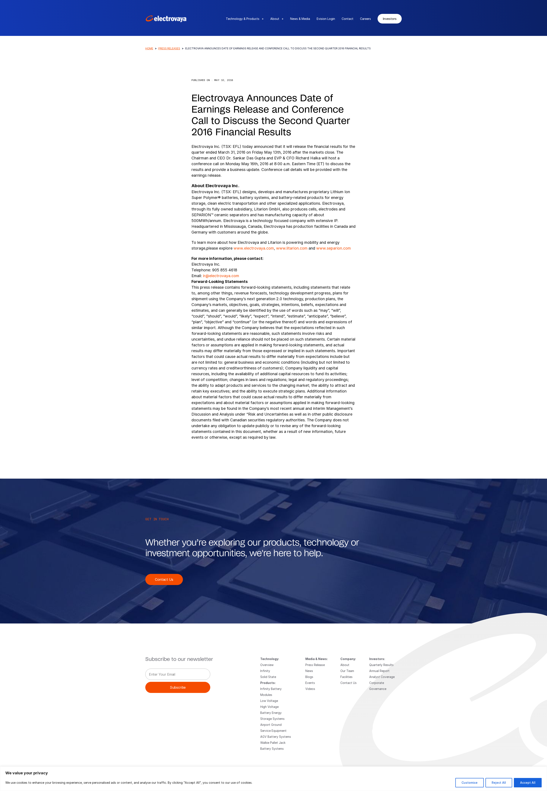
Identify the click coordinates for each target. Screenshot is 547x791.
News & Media (300, 19)
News (309, 671)
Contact (347, 19)
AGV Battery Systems (275, 736)
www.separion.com (333, 248)
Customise (470, 782)
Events (310, 683)
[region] (273, 778)
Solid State (268, 677)
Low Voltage (269, 700)
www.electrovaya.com (254, 248)
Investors (390, 18)
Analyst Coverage (382, 677)
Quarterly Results (381, 665)
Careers (365, 19)
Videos (310, 689)
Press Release (315, 665)
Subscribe (178, 687)
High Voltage (269, 706)
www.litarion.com (291, 248)
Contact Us (164, 579)
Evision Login (326, 19)
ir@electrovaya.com (221, 275)
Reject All (499, 782)
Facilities (346, 677)
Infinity (265, 671)
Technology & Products (245, 19)
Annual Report (379, 671)
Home (149, 48)
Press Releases (169, 48)
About (277, 19)
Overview (267, 665)
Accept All (527, 782)
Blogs (309, 677)
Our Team (347, 671)
